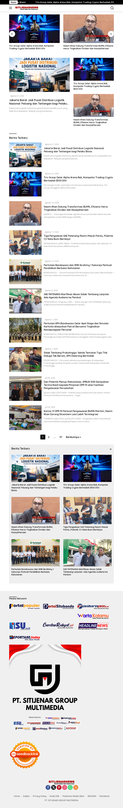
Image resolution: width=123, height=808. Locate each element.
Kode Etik (54, 796)
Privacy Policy (39, 796)
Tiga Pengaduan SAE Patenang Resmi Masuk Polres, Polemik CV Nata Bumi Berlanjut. (85, 47)
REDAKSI (92, 796)
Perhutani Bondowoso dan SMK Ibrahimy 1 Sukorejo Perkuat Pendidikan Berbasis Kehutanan (78, 267)
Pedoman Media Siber (73, 796)
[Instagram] (64, 787)
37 (60, 437)
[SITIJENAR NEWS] (26, 8)
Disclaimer (104, 796)
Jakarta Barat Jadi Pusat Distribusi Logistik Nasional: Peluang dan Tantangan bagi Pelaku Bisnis (38, 103)
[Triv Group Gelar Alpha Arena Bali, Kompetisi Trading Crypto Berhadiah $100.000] (94, 69)
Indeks (26, 796)
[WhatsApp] (70, 787)
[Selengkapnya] (110, 449)
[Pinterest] (59, 787)
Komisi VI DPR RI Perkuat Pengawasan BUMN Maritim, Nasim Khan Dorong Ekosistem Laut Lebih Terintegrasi (78, 413)
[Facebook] (48, 787)
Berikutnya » (73, 437)
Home (17, 796)
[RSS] (75, 787)
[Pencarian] (112, 8)
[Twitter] (53, 787)
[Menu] (11, 8)
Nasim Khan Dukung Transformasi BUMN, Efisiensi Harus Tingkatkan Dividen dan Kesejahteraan (34, 47)
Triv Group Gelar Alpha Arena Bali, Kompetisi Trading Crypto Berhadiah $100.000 (49, 2)
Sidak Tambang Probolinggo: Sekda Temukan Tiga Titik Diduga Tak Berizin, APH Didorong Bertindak (75, 354)
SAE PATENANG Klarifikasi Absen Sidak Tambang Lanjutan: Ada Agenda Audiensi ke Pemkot (77, 296)
